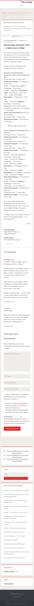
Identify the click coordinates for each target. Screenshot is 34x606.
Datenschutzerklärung (19, 403)
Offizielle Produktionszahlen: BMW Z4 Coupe (14, 544)
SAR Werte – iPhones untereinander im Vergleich (15, 528)
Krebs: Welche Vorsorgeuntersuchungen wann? (14, 548)
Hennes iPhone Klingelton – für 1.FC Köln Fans (14, 536)
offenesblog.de (17, 593)
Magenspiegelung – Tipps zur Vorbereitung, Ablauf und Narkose (16, 507)
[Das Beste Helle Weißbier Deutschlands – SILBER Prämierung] (17, 457)
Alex (5, 308)
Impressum (9, 604)
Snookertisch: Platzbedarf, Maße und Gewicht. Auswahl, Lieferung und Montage (16, 552)
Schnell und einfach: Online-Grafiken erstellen (14, 532)
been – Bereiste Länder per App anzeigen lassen (14, 557)
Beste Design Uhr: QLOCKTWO (11, 540)
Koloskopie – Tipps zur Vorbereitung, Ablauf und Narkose (17, 490)
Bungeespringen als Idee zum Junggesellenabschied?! (11, 232)
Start (3, 13)
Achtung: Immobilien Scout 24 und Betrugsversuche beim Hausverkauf (15, 501)
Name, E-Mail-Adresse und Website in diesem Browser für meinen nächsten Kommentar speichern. (16, 397)
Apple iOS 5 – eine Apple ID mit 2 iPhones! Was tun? (15, 512)
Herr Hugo (7, 259)
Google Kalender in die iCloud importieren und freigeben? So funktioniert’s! (14, 517)
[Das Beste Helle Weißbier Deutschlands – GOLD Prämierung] (17, 453)
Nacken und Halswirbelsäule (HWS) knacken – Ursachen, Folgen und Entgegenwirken (16, 495)
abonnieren (7, 423)
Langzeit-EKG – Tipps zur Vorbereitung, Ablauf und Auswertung (15, 523)
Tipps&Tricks (13, 13)
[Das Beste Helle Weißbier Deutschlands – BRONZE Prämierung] (17, 461)
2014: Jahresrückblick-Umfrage (12, 239)
